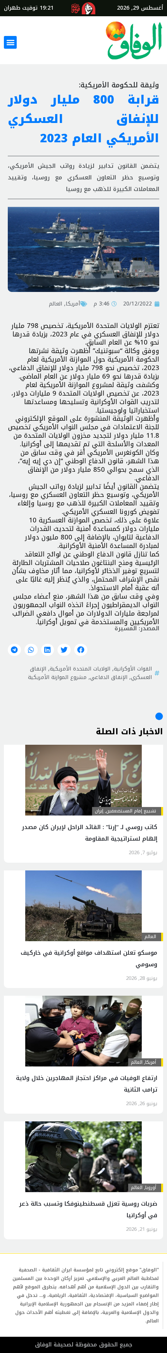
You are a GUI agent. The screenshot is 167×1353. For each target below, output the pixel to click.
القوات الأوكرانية (133, 669)
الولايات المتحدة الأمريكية (80, 669)
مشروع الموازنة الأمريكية (57, 677)
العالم (55, 304)
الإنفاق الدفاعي (108, 677)
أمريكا (73, 304)
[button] (10, 42)
